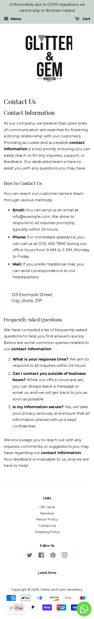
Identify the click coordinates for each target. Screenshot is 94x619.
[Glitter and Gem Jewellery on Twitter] (29, 556)
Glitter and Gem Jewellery (61, 589)
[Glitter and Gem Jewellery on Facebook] (41, 556)
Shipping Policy (47, 532)
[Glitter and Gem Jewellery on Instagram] (64, 556)
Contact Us (47, 525)
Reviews (47, 513)
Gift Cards (47, 507)
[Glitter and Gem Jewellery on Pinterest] (53, 556)
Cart (85, 19)
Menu (15, 19)
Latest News (47, 572)
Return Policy (47, 519)
